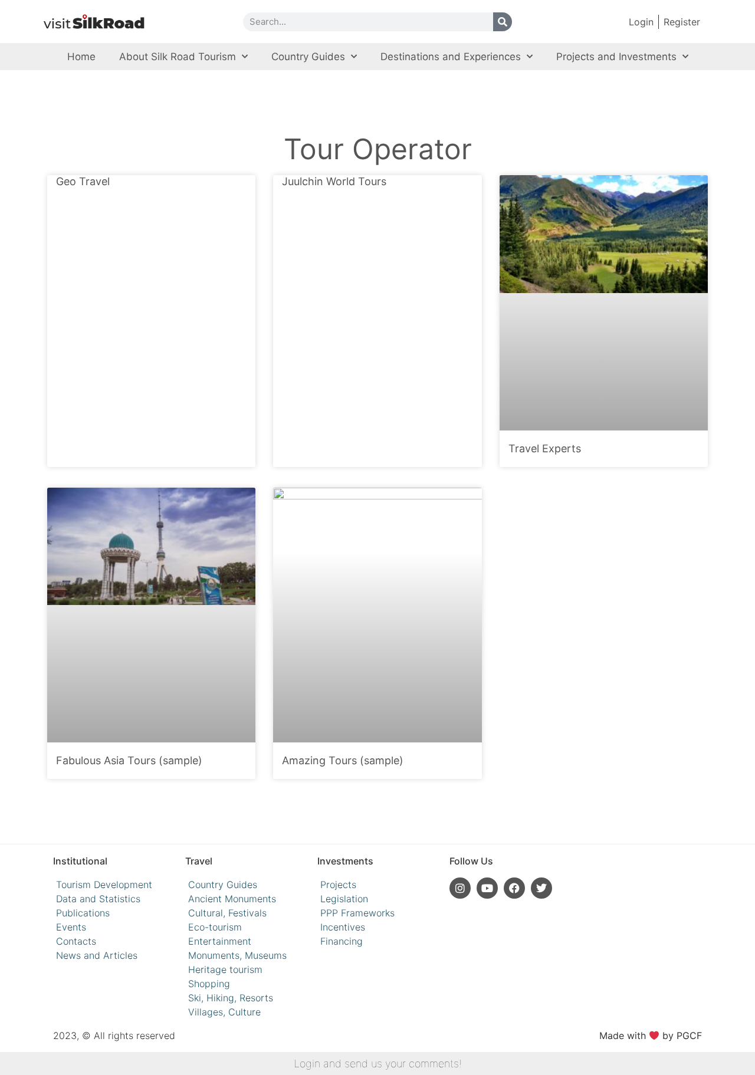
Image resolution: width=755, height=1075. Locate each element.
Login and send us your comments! (378, 1063)
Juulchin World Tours (334, 181)
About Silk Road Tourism (177, 57)
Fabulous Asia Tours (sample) (129, 760)
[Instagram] (460, 888)
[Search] (502, 21)
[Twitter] (541, 888)
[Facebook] (514, 888)
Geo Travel (83, 181)
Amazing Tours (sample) (342, 760)
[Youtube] (487, 888)
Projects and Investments (616, 57)
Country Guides (308, 57)
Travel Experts (544, 448)
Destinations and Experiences (450, 57)
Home (81, 57)
